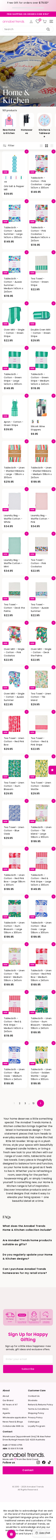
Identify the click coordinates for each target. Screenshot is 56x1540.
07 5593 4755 (12, 1444)
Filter (10, 145)
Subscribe (28, 1369)
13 (34, 1103)
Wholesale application (15, 1417)
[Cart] (44, 21)
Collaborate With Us (13, 1426)
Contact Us (34, 1396)
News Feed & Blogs (13, 1421)
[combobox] (28, 29)
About (6, 1396)
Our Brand (8, 1400)
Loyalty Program (36, 1426)
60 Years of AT (10, 1404)
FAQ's (6, 1408)
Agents (6, 1413)
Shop (5, 87)
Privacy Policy (35, 1417)
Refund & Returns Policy (40, 1404)
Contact (27, 1470)
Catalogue (33, 1421)
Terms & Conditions (38, 1408)
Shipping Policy (36, 1413)
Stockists (32, 1400)
